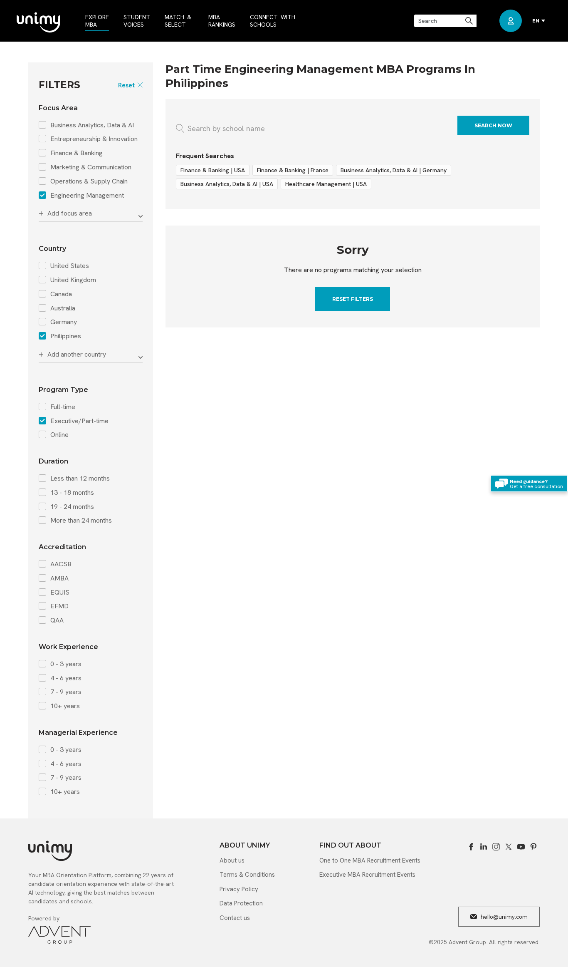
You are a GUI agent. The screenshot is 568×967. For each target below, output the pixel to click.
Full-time (62, 407)
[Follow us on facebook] (471, 847)
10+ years (65, 706)
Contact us (235, 918)
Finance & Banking (76, 153)
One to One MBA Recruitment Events (369, 860)
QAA (57, 620)
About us (232, 860)
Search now (493, 125)
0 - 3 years (65, 664)
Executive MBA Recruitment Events (367, 874)
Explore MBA (97, 20)
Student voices (136, 20)
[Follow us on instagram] (496, 847)
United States (69, 266)
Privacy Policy (239, 889)
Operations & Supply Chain (89, 181)
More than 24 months (81, 520)
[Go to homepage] (38, 23)
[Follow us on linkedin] (483, 847)
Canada (61, 294)
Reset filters (352, 299)
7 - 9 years (65, 692)
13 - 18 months (72, 492)
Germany (63, 322)
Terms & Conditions (247, 874)
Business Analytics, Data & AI (92, 125)
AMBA (59, 578)
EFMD (59, 606)
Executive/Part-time (79, 421)
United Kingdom (73, 280)
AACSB (61, 564)
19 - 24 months (72, 507)
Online (59, 435)
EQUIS (59, 592)
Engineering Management (87, 195)
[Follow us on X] (508, 847)
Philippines (65, 336)
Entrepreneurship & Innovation (94, 139)
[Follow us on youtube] (521, 847)
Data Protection (241, 903)
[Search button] (470, 21)
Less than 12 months (80, 478)
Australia (62, 308)
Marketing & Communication (90, 167)
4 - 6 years (65, 678)
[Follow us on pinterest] (533, 847)
